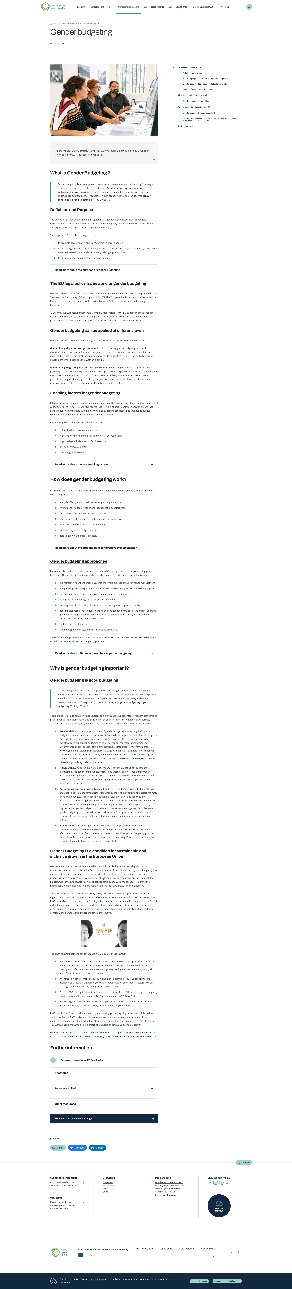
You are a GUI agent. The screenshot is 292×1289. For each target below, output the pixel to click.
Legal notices (166, 1248)
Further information (186, 126)
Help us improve (219, 1209)
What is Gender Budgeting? (190, 67)
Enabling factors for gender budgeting (199, 89)
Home (55, 23)
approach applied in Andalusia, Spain (105, 383)
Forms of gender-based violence (169, 1188)
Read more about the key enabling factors (82, 464)
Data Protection (187, 1248)
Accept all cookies (199, 1281)
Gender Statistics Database (204, 7)
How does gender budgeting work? (193, 95)
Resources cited (65, 1088)
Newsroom (80, 7)
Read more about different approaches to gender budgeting (93, 653)
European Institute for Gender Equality (53, 7)
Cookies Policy (208, 1248)
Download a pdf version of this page (73, 1118)
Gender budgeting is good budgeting (199, 113)
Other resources (65, 1103)
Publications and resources (101, 7)
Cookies (245, 1162)
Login (213, 1256)
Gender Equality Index (178, 7)
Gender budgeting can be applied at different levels (205, 84)
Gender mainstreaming (128, 7)
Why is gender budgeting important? (194, 107)
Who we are (108, 1182)
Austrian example (94, 359)
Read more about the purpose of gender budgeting (87, 269)
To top (233, 1252)
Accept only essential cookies (227, 1281)
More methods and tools (88, 23)
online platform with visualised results (136, 1036)
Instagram (227, 1183)
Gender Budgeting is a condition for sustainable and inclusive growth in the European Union (209, 119)
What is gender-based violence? (169, 1185)
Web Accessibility (144, 1248)
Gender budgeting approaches (196, 101)
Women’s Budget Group (134, 758)
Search (249, 7)
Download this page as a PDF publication (82, 1060)
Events (105, 1191)
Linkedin (210, 1183)
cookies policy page (96, 1279)
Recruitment (108, 1185)
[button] (58, 1148)
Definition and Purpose (193, 73)
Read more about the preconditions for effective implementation (96, 547)
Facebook (221, 1183)
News (105, 1188)
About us (225, 7)
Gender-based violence (154, 7)
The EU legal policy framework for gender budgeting (205, 78)
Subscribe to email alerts (63, 1178)
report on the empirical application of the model (125, 1032)
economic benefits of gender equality (92, 901)
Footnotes (61, 1072)
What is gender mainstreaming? (169, 1182)
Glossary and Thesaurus (165, 1195)
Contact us (56, 1197)
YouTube (215, 1183)
